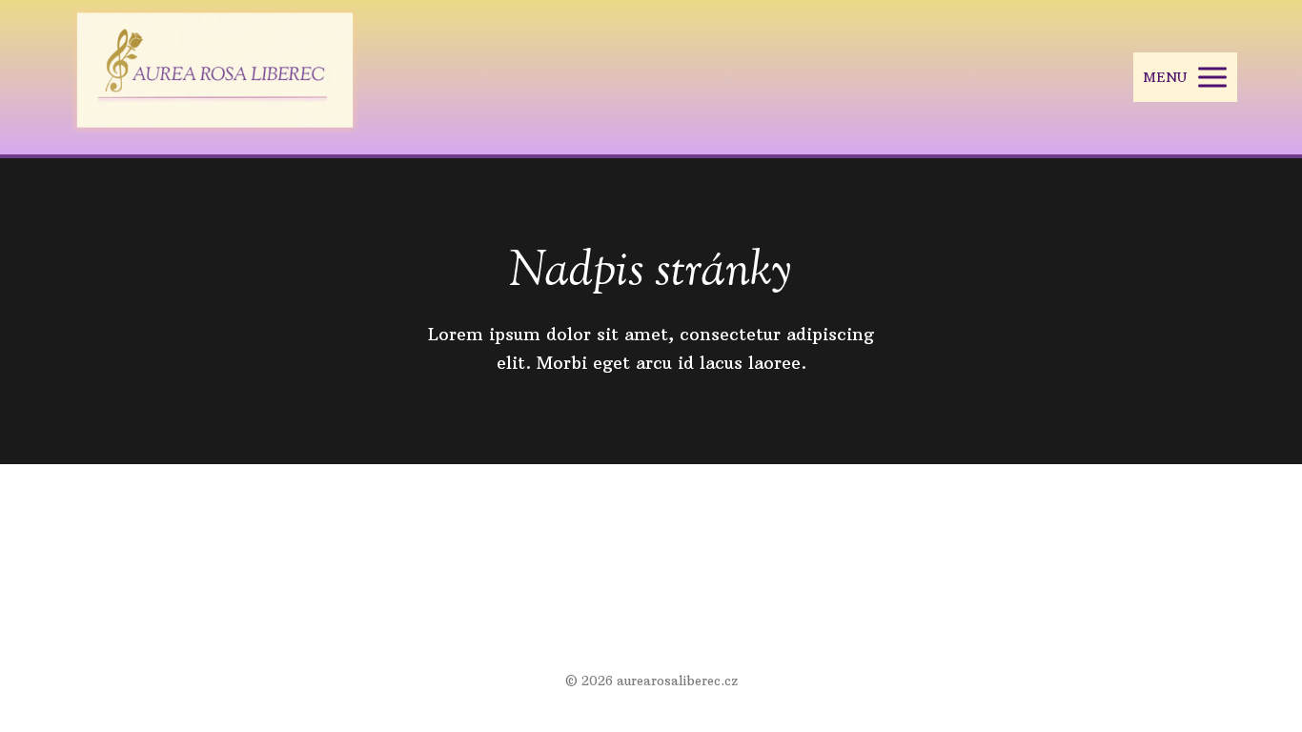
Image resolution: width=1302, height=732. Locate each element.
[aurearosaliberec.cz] (215, 77)
